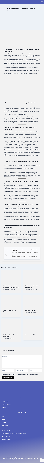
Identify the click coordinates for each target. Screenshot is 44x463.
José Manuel (5, 10)
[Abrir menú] (41, 2)
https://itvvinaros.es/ (7, 439)
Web (31, 370)
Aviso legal (4, 407)
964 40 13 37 (8, 436)
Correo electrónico (20, 370)
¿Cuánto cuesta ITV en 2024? (32, 335)
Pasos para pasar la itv (30, 310)
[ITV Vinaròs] (5, 2)
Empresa (4, 422)
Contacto (4, 419)
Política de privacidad (6, 404)
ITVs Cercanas (5, 425)
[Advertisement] (22, 22)
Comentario (5, 356)
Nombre (4, 370)
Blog (3, 416)
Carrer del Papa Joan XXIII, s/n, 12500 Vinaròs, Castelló (16, 433)
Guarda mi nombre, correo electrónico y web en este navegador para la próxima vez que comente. (20, 374)
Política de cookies (6, 401)
